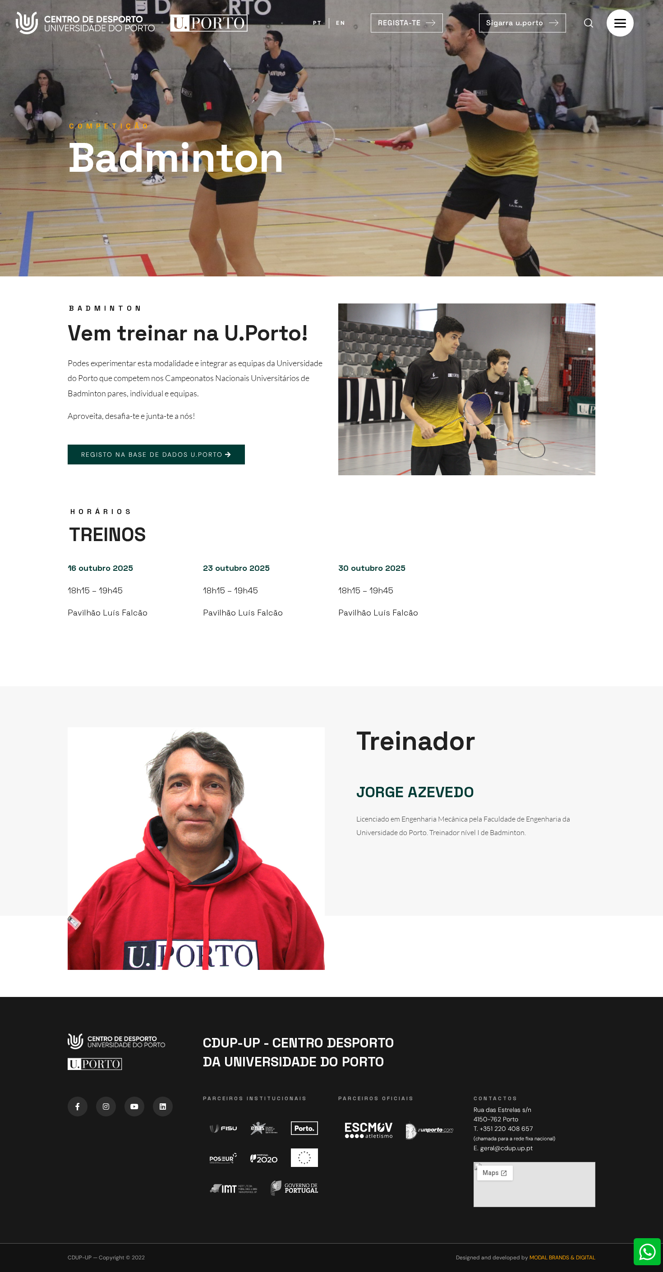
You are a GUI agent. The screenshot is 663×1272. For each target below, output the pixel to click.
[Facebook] (77, 1106)
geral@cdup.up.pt (506, 1148)
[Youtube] (134, 1106)
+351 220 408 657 (506, 1129)
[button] (407, 23)
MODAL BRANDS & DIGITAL (562, 1257)
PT (317, 23)
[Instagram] (106, 1106)
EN (341, 23)
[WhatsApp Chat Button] (647, 1251)
